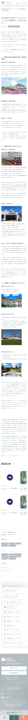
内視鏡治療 (4, 543)
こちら (19, 73)
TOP (2, 7)
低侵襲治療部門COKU (15, 554)
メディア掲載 (5, 554)
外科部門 (11, 556)
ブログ (8, 7)
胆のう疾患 (4, 545)
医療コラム (4, 539)
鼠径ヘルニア (12, 545)
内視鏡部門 (4, 556)
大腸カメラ (11, 543)
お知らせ (4, 563)
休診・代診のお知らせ (7, 569)
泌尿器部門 (17, 556)
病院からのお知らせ (6, 571)
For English (20, 3)
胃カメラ (18, 543)
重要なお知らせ (5, 567)
